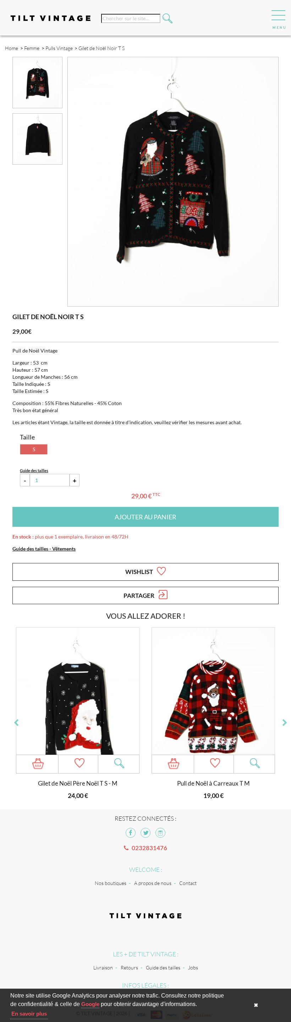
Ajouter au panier (145, 517)
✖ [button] (256, 1005)
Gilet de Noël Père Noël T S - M (77, 783)
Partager (139, 595)
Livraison (103, 967)
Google (90, 1004)
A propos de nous (152, 883)
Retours (129, 967)
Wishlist (139, 571)
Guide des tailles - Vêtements (44, 549)
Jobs (193, 967)
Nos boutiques (110, 883)
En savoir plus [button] (29, 1014)
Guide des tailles (163, 967)
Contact (188, 883)
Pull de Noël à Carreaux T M (213, 783)
